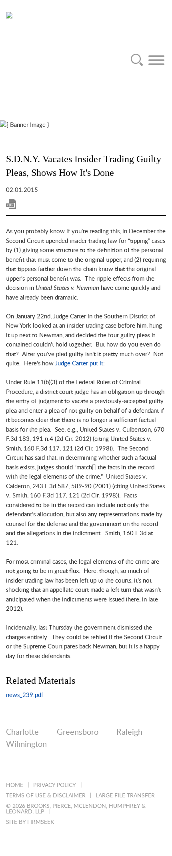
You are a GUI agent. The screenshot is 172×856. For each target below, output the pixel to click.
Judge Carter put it (79, 364)
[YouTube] (96, 765)
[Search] (137, 60)
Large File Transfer (125, 796)
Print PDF (11, 204)
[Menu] (156, 60)
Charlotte (22, 732)
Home (14, 785)
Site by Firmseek (30, 822)
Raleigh (129, 732)
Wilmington (26, 744)
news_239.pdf (24, 695)
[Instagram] (74, 765)
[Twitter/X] (31, 765)
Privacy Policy (54, 785)
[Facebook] (53, 765)
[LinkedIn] (10, 765)
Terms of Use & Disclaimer (46, 796)
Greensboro (77, 732)
